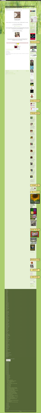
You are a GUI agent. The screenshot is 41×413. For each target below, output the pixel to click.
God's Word (25, 6)
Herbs (6, 329)
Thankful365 (7, 349)
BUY (6, 310)
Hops (10, 7)
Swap (33, 6)
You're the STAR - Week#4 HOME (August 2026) (32, 286)
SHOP (6, 343)
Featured (7, 320)
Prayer (12, 6)
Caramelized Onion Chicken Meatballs (11, 389)
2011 (6, 290)
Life (6, 332)
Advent (6, 303)
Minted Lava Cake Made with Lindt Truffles (34, 157)
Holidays (6, 330)
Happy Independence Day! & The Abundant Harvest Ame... (13, 400)
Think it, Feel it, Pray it (9, 382)
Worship (22, 6)
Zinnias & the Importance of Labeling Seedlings (34, 144)
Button (6, 309)
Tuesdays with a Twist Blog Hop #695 (34, 151)
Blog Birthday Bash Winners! (10, 394)
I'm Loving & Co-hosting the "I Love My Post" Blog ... (12, 383)
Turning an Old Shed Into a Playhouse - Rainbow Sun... (12, 395)
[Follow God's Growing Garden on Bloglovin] (33, 110)
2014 (7, 373)
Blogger (21, 411)
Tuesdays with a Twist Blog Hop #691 (34, 164)
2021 (7, 367)
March (7, 405)
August (8, 378)
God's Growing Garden (10, 3)
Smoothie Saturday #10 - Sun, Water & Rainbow (12, 392)
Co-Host (6, 314)
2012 (6, 291)
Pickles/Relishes (7, 339)
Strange (6, 346)
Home (6, 6)
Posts (7, 359)
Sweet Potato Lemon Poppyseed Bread (34, 131)
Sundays (7, 347)
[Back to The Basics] (33, 219)
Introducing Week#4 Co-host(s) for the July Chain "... (12, 387)
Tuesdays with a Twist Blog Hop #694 (34, 170)
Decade (6, 316)
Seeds (6, 342)
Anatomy (7, 306)
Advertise (28, 6)
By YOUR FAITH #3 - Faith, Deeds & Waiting (32, 28)
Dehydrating (7, 317)
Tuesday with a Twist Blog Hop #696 (32, 284)
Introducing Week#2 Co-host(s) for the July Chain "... (12, 398)
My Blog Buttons (7, 7)
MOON (6, 336)
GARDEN (7, 324)
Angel (6, 307)
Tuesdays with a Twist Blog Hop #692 (34, 118)
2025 (6, 301)
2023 (6, 299)
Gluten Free (7, 326)
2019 (6, 296)
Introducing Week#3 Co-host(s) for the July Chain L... (12, 393)
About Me (9, 6)
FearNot (6, 319)
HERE (18, 43)
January (8, 407)
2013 (7, 374)
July (7, 379)
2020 (6, 297)
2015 (6, 293)
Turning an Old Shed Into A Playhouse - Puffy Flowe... (12, 388)
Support (31, 6)
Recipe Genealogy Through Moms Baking (34, 124)
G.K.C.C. (14, 7)
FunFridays (7, 323)
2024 (6, 300)
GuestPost (7, 327)
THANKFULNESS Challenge (19, 7)
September (8, 377)
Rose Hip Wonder (8, 399)
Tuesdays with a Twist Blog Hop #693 (34, 137)
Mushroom (7, 337)
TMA (6, 350)
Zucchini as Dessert (9, 384)
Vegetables (7, 353)
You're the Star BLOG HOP (17, 6)
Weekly (6, 355)
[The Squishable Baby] (17, 26)
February (8, 406)
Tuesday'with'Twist (8, 352)
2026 (7, 363)
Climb (6, 313)
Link (6, 333)
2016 (6, 294)
